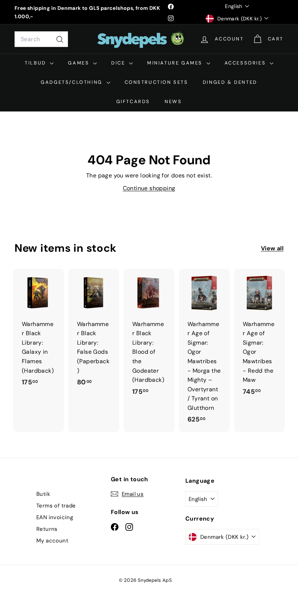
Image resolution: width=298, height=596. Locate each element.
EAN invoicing (54, 517)
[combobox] (41, 39)
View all (272, 248)
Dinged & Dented (230, 82)
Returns (47, 529)
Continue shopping (149, 188)
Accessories (246, 63)
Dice (119, 63)
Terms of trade (56, 505)
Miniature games (176, 63)
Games (79, 63)
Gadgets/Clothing (72, 82)
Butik (43, 494)
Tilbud (36, 63)
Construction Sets (156, 82)
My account (52, 540)
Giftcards (133, 101)
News (173, 101)
